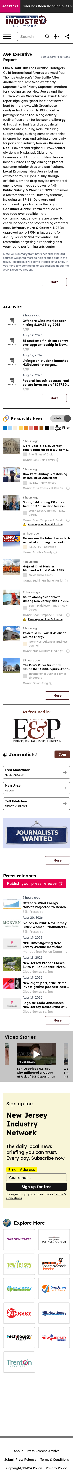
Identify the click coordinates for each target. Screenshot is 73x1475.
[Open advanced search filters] (56, 36)
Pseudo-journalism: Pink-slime (45, 524)
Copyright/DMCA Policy (24, 1468)
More (54, 282)
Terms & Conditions (54, 1459)
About (18, 1451)
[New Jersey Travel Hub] (54, 1313)
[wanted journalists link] (36, 731)
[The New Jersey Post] (54, 1337)
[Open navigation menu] (7, 36)
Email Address (21, 1169)
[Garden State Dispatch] (19, 1239)
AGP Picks (10, 6)
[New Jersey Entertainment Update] (54, 1264)
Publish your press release (32, 883)
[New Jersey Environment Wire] (19, 1288)
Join (62, 754)
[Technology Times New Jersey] (19, 1337)
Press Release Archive (43, 1451)
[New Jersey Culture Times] (19, 1264)
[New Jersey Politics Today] (19, 1313)
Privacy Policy (56, 1468)
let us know (58, 262)
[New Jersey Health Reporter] (54, 1288)
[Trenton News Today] (19, 1362)
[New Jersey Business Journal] (54, 1239)
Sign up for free (37, 1186)
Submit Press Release (20, 1459)
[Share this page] (67, 36)
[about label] (25, 454)
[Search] (47, 36)
